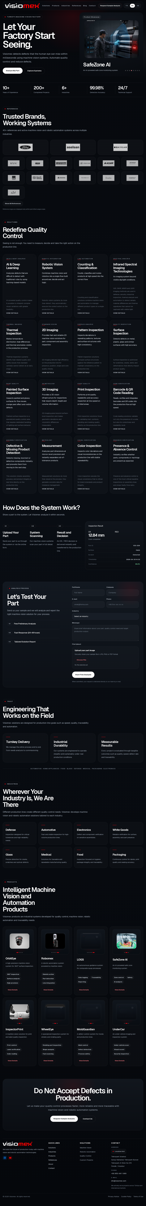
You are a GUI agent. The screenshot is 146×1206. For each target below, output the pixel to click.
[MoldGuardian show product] (137, 70)
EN (132, 6)
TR (127, 6)
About (50, 1164)
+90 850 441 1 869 (118, 1173)
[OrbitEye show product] (123, 70)
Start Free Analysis (83, 675)
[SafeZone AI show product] (130, 70)
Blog (85, 6)
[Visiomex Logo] (22, 5)
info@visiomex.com (118, 1181)
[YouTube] (10, 1158)
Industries (65, 6)
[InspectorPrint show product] (133, 70)
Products (55, 6)
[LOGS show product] (127, 70)
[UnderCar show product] (139, 70)
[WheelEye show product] (135, 70)
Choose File (81, 660)
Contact (92, 6)
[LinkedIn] (5, 1158)
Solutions (46, 6)
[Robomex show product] (125, 70)
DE (138, 6)
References (76, 6)
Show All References (13, 203)
